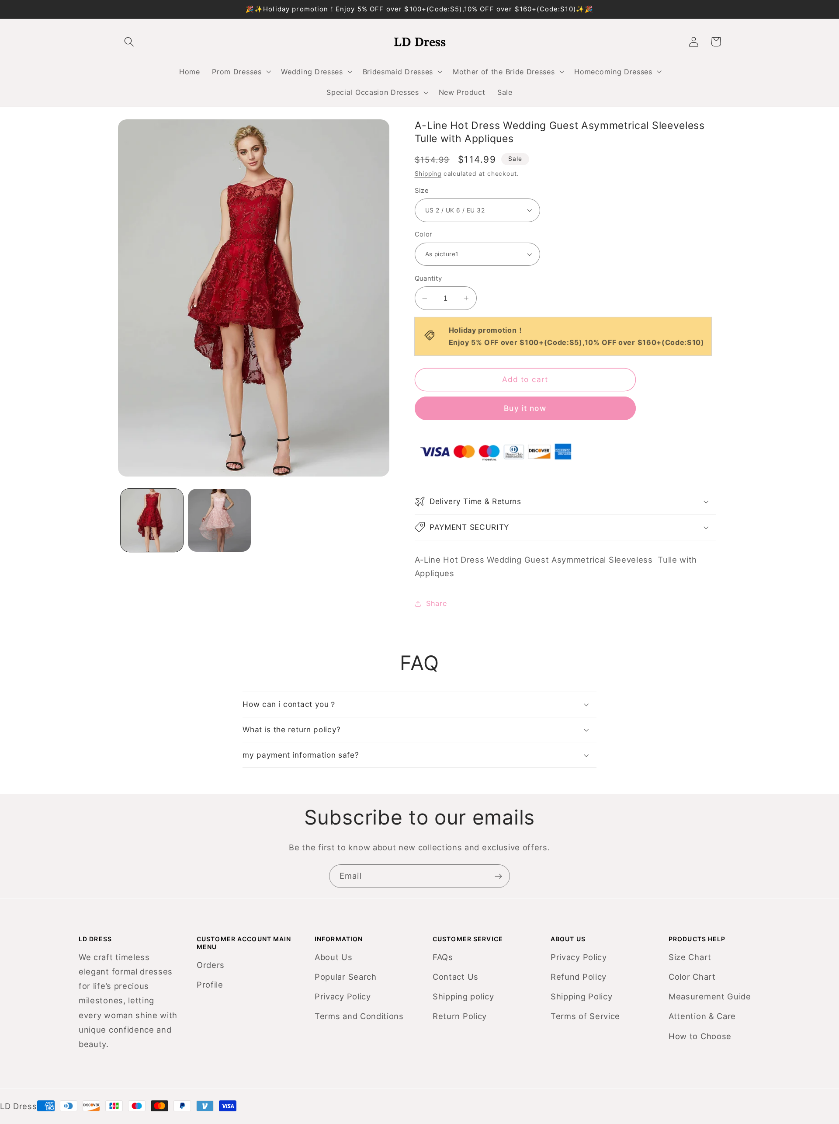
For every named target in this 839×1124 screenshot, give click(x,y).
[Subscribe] (498, 876)
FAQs (443, 957)
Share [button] (436, 603)
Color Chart (692, 976)
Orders (211, 965)
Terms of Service (585, 1016)
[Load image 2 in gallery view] (219, 520)
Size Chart (690, 957)
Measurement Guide (710, 996)
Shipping (428, 173)
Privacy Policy (343, 996)
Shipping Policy (581, 996)
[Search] (129, 42)
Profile (210, 984)
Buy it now (525, 408)
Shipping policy (463, 996)
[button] (240, 71)
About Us (334, 957)
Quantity (428, 278)
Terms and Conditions (359, 1016)
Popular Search (346, 976)
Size (422, 191)
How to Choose (700, 1036)
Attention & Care (702, 1016)
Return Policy (460, 1016)
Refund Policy (579, 976)
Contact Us (455, 976)
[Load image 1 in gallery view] (152, 520)
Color (424, 234)
